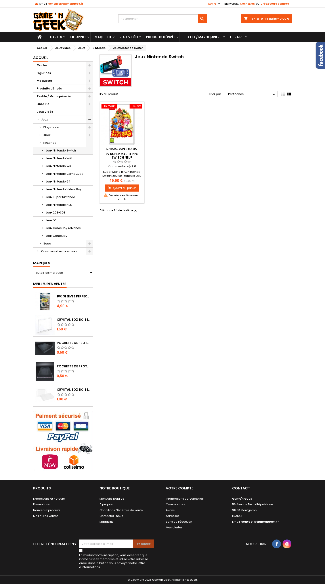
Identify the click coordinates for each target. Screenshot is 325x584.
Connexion (247, 4)
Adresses (173, 516)
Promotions (41, 504)
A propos (106, 504)
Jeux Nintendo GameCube (65, 174)
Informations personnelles (185, 499)
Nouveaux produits (46, 510)
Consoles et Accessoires (59, 251)
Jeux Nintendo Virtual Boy (64, 189)
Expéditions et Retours (49, 499)
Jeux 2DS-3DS (55, 212)
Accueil (40, 57)
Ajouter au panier (122, 188)
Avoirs (170, 510)
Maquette (103, 37)
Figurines (78, 37)
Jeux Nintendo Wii (58, 166)
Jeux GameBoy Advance (63, 228)
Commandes (175, 504)
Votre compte (179, 488)
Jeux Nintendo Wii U (59, 158)
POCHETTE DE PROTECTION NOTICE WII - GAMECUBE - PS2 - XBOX (74, 366)
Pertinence (252, 94)
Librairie (237, 37)
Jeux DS (51, 220)
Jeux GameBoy (56, 236)
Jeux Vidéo (129, 37)
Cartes (56, 37)
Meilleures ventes (45, 516)
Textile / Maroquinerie (203, 37)
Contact (241, 488)
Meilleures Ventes (50, 283)
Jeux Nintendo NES (59, 205)
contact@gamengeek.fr (65, 4)
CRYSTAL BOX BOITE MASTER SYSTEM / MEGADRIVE (74, 389)
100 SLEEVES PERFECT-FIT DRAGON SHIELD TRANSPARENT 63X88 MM (74, 296)
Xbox (46, 135)
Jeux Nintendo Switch (61, 150)
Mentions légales (111, 499)
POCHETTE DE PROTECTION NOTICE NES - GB (74, 343)
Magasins (106, 522)
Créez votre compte (274, 4)
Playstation (51, 127)
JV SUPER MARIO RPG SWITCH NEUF (121, 156)
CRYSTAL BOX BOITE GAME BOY (74, 319)
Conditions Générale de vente (121, 510)
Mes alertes (174, 527)
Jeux (44, 119)
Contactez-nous (111, 516)
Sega (47, 243)
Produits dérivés (161, 37)
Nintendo (49, 143)
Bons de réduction (179, 522)
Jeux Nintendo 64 (58, 181)
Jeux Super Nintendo (60, 197)
